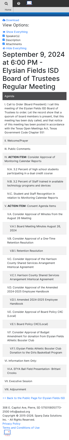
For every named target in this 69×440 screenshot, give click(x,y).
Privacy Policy (11, 423)
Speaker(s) (13, 36)
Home (8, 9)
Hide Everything (15, 48)
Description (13, 40)
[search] (6, 3)
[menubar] (17, 3)
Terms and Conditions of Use (21, 427)
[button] (19, 3)
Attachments (14, 44)
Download (12, 20)
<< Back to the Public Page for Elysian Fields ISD (34, 398)
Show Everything (16, 31)
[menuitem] (6, 3)
